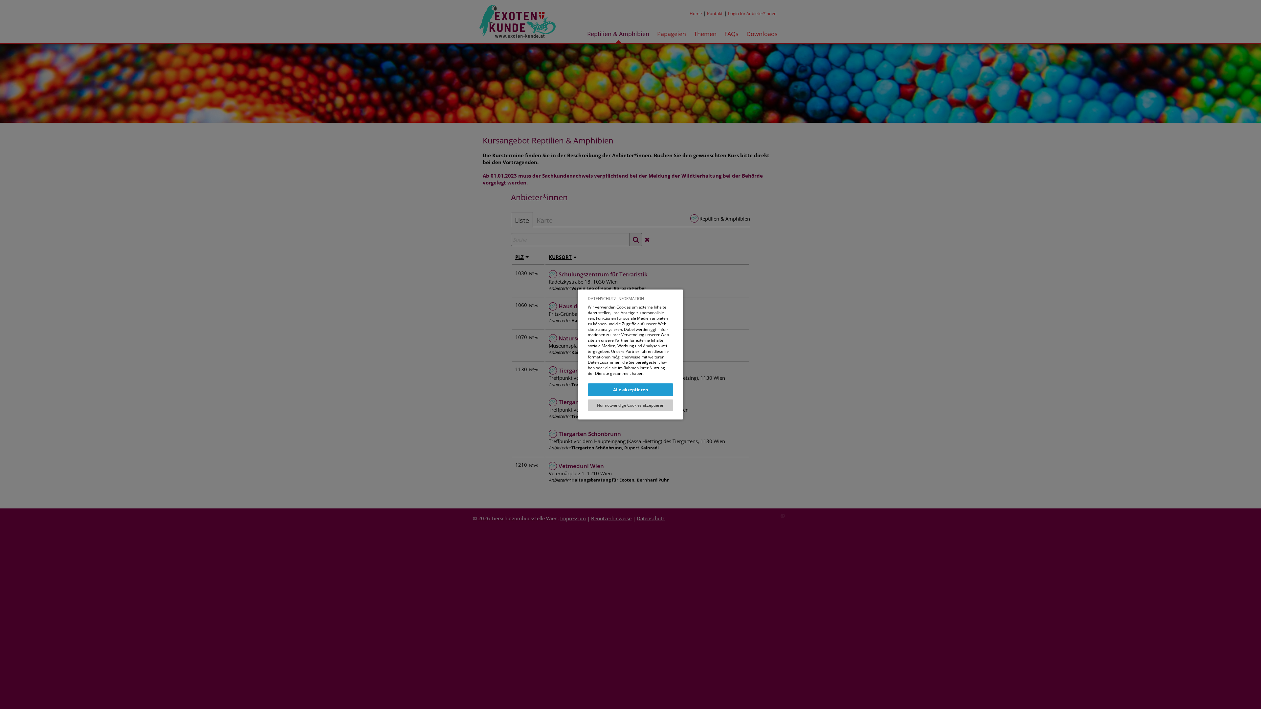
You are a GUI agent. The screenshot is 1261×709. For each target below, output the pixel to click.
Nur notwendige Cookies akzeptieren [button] (630, 405)
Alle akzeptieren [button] (630, 390)
